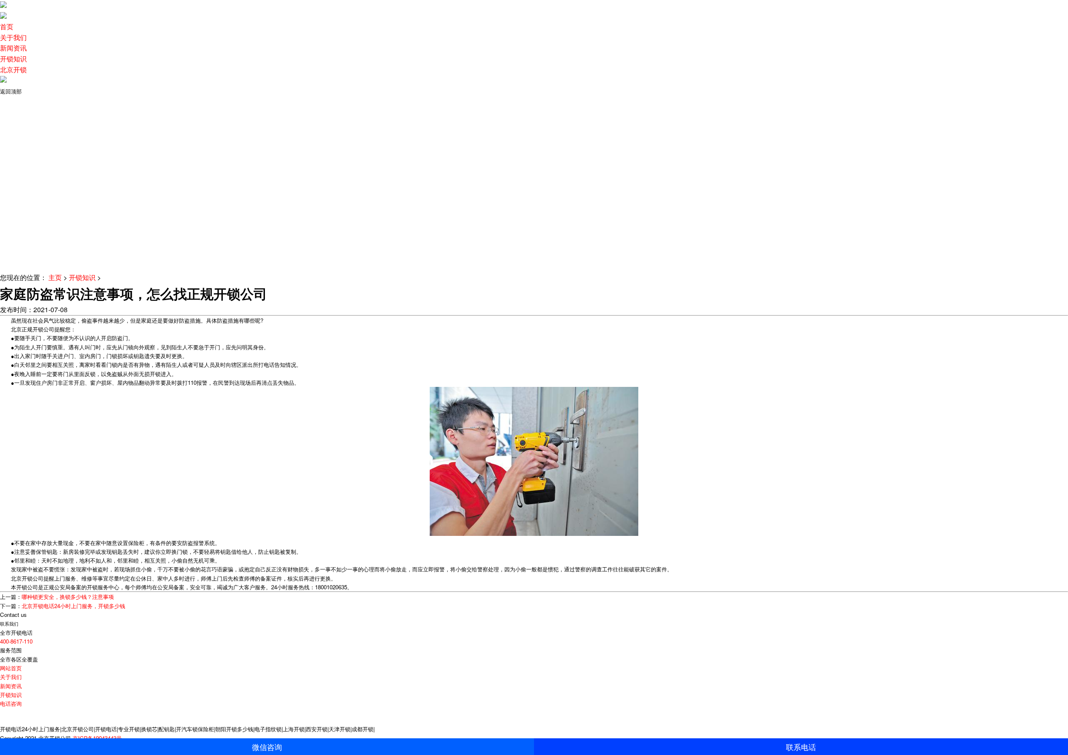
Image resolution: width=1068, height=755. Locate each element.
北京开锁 (13, 69)
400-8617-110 (16, 641)
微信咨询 (267, 747)
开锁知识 (13, 58)
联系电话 (801, 747)
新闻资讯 (13, 48)
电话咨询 (11, 703)
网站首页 (11, 668)
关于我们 (13, 37)
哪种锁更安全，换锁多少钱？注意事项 (68, 597)
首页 (6, 26)
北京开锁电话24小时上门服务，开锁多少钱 (73, 606)
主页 (55, 277)
